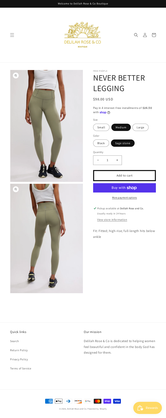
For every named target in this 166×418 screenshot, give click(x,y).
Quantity (98, 152)
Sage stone (122, 143)
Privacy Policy (19, 359)
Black (101, 143)
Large (140, 127)
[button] (12, 35)
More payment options (124, 197)
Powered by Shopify (97, 408)
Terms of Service (20, 368)
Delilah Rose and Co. (77, 408)
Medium (121, 127)
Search (14, 341)
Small (101, 127)
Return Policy (19, 350)
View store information (112, 219)
